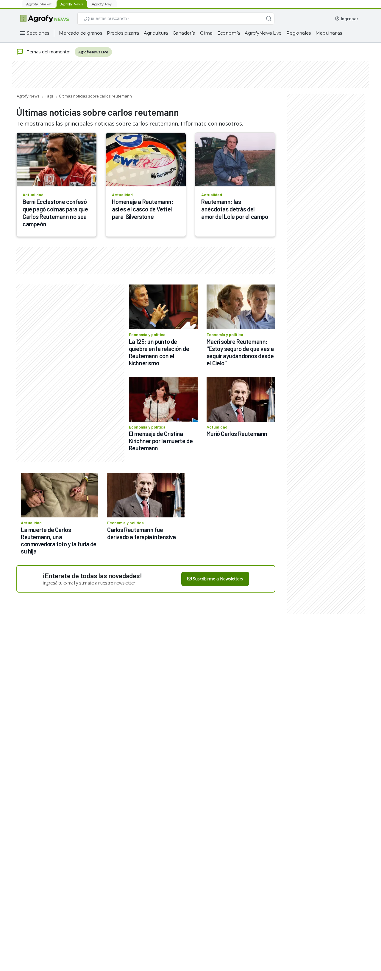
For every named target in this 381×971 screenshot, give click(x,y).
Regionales (298, 33)
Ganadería (184, 33)
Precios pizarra (123, 33)
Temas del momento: (48, 52)
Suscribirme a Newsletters (218, 579)
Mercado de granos (80, 33)
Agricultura (156, 33)
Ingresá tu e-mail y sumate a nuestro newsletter (89, 583)
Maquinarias (329, 33)
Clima (206, 33)
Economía (228, 33)
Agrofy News (28, 96)
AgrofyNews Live (263, 33)
